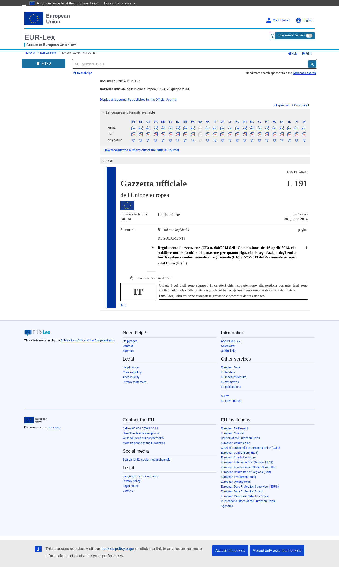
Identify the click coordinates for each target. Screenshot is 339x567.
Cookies (128, 490)
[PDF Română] (274, 134)
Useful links (228, 350)
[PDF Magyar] (237, 134)
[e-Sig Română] (274, 140)
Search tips (84, 73)
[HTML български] (133, 128)
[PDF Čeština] (148, 134)
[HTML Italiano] (215, 128)
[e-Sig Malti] (244, 140)
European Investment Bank (238, 477)
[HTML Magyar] (237, 128)
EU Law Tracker (231, 401)
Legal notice (131, 367)
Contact (128, 346)
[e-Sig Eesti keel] (170, 140)
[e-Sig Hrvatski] (207, 140)
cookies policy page (117, 549)
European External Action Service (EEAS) (247, 462)
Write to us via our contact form (143, 438)
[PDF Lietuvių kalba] (229, 134)
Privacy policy (131, 481)
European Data (230, 367)
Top (123, 305)
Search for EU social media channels (146, 459)
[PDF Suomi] (296, 134)
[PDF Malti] (244, 134)
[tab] (205, 112)
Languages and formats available (130, 112)
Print (308, 53)
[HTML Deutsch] (163, 128)
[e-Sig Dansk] (155, 140)
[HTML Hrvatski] (207, 128)
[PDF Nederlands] (252, 134)
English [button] (307, 20)
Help (294, 53)
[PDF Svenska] (304, 134)
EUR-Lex (39, 37)
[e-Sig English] (185, 140)
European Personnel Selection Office (244, 496)
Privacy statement (134, 382)
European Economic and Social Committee (248, 467)
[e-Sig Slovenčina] (281, 140)
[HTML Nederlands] (252, 128)
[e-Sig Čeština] (148, 140)
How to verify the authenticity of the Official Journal (141, 150)
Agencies (227, 506)
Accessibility (131, 377)
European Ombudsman (236, 481)
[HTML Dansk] (155, 128)
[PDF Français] (192, 134)
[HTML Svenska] (304, 128)
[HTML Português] (267, 128)
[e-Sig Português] (267, 140)
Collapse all (301, 105)
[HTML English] (185, 128)
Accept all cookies (230, 550)
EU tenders (228, 372)
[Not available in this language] (200, 128)
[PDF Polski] (259, 134)
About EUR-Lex (230, 341)
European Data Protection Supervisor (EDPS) (250, 486)
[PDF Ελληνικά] (177, 134)
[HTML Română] (274, 128)
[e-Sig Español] (140, 140)
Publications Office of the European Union (88, 340)
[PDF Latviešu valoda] (222, 134)
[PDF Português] (267, 134)
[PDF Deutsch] (163, 134)
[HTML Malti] (244, 128)
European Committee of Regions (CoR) (246, 472)
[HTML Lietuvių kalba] (229, 128)
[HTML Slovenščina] (289, 128)
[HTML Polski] (259, 128)
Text (109, 161)
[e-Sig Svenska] (304, 140)
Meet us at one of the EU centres (144, 443)
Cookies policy (132, 372)
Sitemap (128, 350)
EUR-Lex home (48, 52)
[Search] (312, 64)
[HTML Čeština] (148, 128)
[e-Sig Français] (192, 140)
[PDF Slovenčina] (281, 134)
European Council (232, 433)
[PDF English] (185, 134)
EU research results (233, 377)
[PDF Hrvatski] (207, 134)
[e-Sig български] (133, 140)
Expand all (282, 105)
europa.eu (54, 427)
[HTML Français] (192, 128)
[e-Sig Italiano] (215, 140)
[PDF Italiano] (215, 134)
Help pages (130, 341)
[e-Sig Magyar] (237, 140)
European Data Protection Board (241, 491)
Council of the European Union (240, 438)
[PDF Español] (140, 134)
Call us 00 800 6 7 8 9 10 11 (140, 428)
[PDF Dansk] (155, 134)
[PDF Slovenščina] (289, 134)
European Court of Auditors (238, 457)
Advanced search (304, 73)
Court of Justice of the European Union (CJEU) (251, 447)
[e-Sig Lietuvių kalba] (229, 140)
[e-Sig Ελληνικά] (177, 140)
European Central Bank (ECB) (240, 452)
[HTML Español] (140, 128)
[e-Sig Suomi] (296, 140)
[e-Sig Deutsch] (163, 140)
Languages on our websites (141, 476)
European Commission (235, 443)
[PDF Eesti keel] (170, 134)
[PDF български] (133, 134)
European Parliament (234, 428)
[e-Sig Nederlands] (252, 140)
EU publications (231, 386)
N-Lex (225, 396)
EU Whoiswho (230, 382)
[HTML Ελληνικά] (177, 128)
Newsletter (228, 346)
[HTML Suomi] (296, 128)
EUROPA (30, 52)
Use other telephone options (141, 433)
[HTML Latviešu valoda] (222, 128)
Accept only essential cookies (277, 550)
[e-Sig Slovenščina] (289, 140)
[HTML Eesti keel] (170, 128)
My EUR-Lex (281, 20)
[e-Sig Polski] (259, 140)
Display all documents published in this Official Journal (138, 99)
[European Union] (35, 420)
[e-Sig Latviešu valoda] (222, 140)
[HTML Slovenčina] (281, 128)
